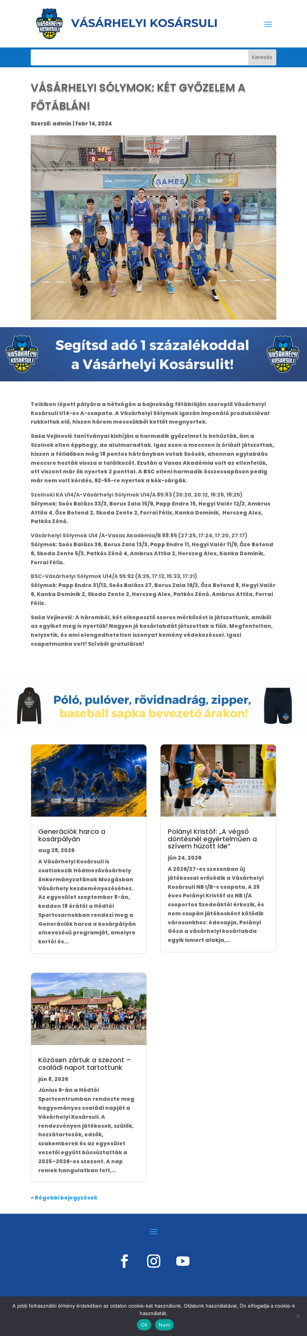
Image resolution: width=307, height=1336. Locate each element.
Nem (164, 1325)
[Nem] (297, 1316)
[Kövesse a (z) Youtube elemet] (183, 1261)
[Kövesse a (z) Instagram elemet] (153, 1261)
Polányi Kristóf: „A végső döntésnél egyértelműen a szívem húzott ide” (212, 839)
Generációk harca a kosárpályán (71, 835)
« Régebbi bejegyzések (64, 1197)
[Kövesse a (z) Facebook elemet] (124, 1261)
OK (144, 1325)
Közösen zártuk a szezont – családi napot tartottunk (84, 1063)
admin (62, 123)
